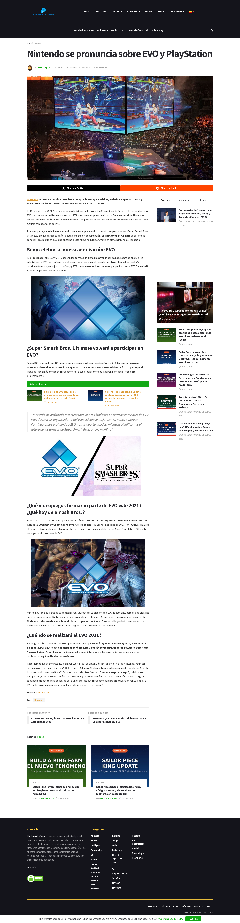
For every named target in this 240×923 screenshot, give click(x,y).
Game (94, 859)
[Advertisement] (184, 254)
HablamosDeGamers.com (39, 836)
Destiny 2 (95, 868)
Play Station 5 (119, 873)
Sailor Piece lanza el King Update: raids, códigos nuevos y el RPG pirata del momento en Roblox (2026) (123, 396)
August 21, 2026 (168, 319)
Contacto (209, 906)
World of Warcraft (139, 30)
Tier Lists (137, 857)
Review (115, 882)
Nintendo (32, 199)
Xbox (113, 862)
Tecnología (176, 11)
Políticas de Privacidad (191, 906)
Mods (160, 11)
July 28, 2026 (51, 402)
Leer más (31, 867)
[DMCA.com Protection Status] (35, 878)
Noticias (101, 11)
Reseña (115, 878)
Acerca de (152, 906)
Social (135, 848)
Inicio (87, 11)
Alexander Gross (45, 798)
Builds (94, 840)
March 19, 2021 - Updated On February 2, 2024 (75, 67)
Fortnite (94, 876)
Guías (148, 11)
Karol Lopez (44, 67)
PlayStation (116, 858)
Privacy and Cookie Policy (170, 918)
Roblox (115, 30)
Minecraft (95, 880)
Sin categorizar (138, 842)
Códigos (117, 11)
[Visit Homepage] (43, 11)
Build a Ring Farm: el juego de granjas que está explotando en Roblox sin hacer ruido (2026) (61, 395)
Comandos (133, 11)
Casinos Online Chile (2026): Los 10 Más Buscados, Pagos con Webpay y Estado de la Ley (196, 427)
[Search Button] (212, 30)
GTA (124, 30)
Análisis (95, 835)
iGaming (115, 835)
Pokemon (102, 30)
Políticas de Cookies (169, 906)
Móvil (93, 884)
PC (112, 868)
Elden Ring (157, 30)
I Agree (193, 918)
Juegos (115, 840)
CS (92, 854)
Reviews (116, 887)
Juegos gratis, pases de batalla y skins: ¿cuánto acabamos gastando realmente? (183, 312)
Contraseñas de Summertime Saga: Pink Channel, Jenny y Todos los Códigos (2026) (195, 214)
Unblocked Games (84, 30)
